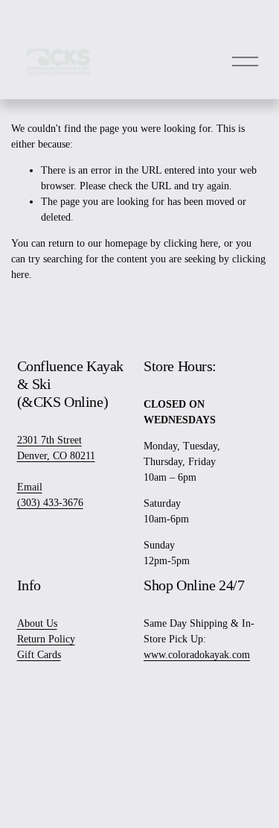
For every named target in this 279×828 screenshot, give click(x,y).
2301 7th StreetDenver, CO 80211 (56, 447)
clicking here (191, 243)
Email (29, 487)
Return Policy (46, 639)
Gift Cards (39, 654)
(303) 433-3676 (50, 502)
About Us (37, 623)
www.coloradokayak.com (197, 654)
